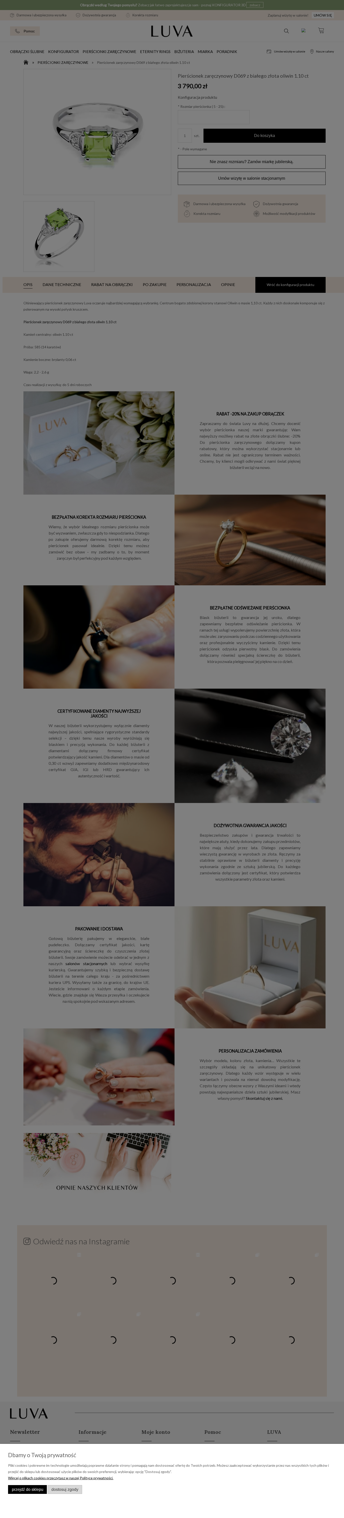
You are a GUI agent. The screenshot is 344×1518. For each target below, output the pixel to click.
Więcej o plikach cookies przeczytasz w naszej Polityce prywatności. (60, 1478)
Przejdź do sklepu (27, 1489)
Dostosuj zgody (64, 1489)
